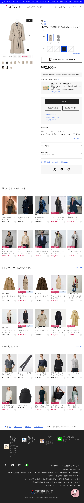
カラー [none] (43, 36)
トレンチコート (38, 427)
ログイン (62, 7)
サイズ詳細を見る (75, 53)
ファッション (18, 427)
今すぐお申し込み (55, 91)
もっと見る (77, 139)
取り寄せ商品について (52, 117)
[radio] (50, 39)
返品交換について (51, 120)
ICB (45, 21)
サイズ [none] (43, 49)
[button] (17, 36)
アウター (28, 427)
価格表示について (51, 114)
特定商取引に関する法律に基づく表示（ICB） (54, 162)
